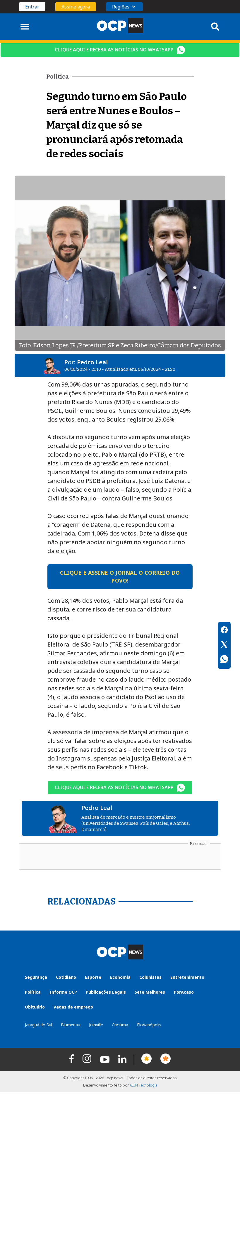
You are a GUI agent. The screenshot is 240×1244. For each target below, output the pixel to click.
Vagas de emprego (73, 1007)
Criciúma (120, 1025)
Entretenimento (187, 977)
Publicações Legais (106, 992)
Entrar (32, 7)
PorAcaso (184, 992)
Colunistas (150, 977)
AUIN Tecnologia (143, 1085)
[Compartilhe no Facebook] (224, 631)
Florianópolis (149, 1025)
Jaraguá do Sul (38, 1025)
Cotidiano (66, 977)
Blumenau (70, 1025)
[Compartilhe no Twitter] (224, 645)
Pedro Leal (92, 362)
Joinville (96, 1025)
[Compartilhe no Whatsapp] (224, 660)
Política (33, 992)
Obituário (35, 1007)
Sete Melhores (150, 992)
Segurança (36, 977)
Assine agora (75, 7)
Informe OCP (63, 992)
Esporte (93, 977)
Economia (120, 977)
